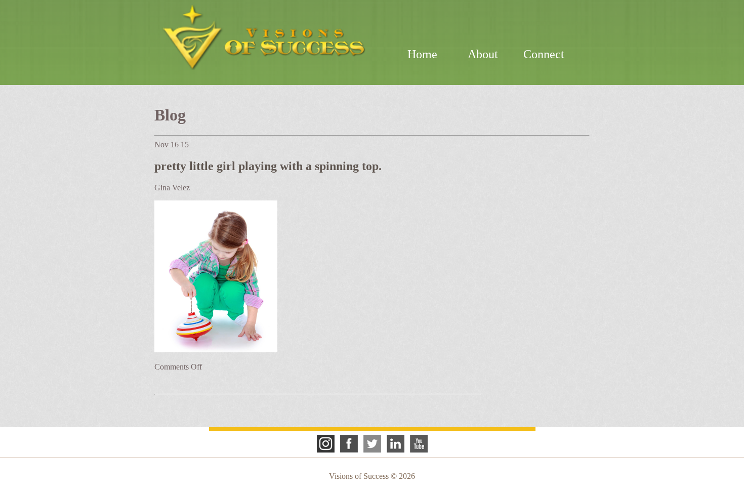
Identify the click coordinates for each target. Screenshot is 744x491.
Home (422, 54)
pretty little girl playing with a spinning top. (268, 166)
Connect (543, 54)
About (483, 54)
